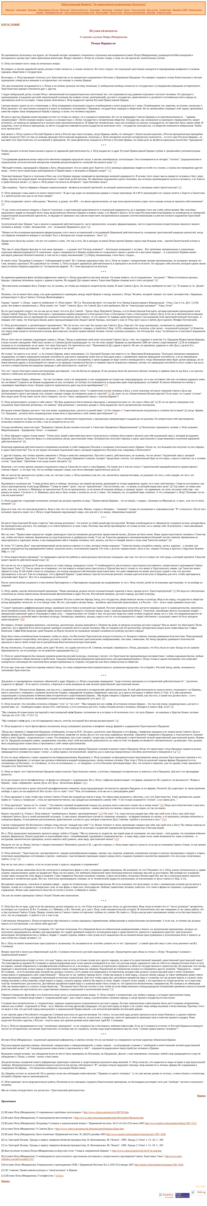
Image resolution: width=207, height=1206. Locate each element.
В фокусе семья (164, 12)
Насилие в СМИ (180, 10)
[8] (186, 410)
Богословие (95, 10)
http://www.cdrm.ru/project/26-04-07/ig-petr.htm (137, 1150)
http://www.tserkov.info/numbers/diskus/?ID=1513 (171, 1123)
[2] (30, 182)
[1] (115, 162)
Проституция (116, 12)
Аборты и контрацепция (134, 12)
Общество (10, 10)
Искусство (65, 10)
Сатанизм (118, 10)
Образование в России (48, 10)
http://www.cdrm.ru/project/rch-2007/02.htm (106, 1112)
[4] (88, 227)
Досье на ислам (138, 10)
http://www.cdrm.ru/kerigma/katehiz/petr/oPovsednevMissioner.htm (109, 1117)
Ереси (127, 10)
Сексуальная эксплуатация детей (79, 12)
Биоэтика (151, 12)
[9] (23, 568)
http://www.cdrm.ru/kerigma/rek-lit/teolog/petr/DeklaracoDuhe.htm (89, 1128)
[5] (86, 255)
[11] (77, 650)
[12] (85, 782)
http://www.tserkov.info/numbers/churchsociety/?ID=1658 (136, 1134)
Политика (32, 10)
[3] (12, 218)
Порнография (102, 12)
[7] (106, 385)
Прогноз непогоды (79, 10)
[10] (22, 619)
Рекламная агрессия (54, 12)
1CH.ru (59, 1175)
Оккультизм (107, 10)
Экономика (21, 10)
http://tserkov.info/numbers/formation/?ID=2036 (159, 1164)
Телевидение (165, 10)
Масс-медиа (152, 10)
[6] (90, 365)
